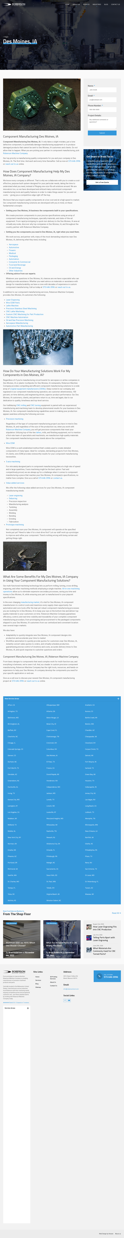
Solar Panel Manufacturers (15, 1169)
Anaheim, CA (90, 705)
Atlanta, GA (50, 711)
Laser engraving (15, 495)
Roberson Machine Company (15, 153)
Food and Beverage (17, 265)
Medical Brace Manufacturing (16, 1156)
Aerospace (13, 244)
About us (118, 1234)
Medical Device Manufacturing (17, 1083)
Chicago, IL (12, 743)
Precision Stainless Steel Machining (21, 308)
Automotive (14, 247)
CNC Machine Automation (17, 317)
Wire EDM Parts (13, 303)
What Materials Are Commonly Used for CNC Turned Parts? (102, 950)
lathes (38, 432)
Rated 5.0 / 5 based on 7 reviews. (19, 1002)
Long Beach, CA (90, 806)
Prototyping (10, 1074)
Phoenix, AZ (12, 856)
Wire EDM (10, 443)
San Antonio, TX (91, 869)
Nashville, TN (51, 831)
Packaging (13, 256)
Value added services (15, 483)
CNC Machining (12, 1019)
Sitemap (38, 987)
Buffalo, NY (12, 730)
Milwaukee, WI (51, 824)
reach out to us (11, 164)
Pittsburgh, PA (51, 856)
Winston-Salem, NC (53, 900)
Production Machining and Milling (15, 1069)
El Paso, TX (50, 761)
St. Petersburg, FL (91, 881)
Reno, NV (88, 862)
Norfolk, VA (89, 837)
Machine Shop (11, 1107)
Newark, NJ (50, 837)
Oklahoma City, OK (53, 843)
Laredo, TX (50, 799)
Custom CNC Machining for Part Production (24, 314)
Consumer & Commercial (19, 262)
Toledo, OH (50, 888)
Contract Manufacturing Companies (14, 1078)
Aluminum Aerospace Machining (14, 1143)
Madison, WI (12, 818)
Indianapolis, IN (91, 787)
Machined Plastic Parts (14, 1121)
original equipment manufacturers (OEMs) (28, 389)
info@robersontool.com (71, 989)
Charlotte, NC (13, 736)
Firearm (12, 250)
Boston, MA (89, 724)
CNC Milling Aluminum (14, 1135)
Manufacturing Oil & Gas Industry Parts (15, 1152)
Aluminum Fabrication (14, 1111)
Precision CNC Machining (15, 1061)
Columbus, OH (51, 749)
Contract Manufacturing (14, 1022)
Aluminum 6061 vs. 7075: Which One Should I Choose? (21, 939)
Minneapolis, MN (91, 824)
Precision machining (14, 419)
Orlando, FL (50, 850)
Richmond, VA (13, 869)
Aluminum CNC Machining (15, 1054)
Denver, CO (12, 755)
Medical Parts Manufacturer (16, 1138)
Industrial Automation (14, 1172)
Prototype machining (15, 524)
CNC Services (11, 1097)
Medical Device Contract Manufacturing (15, 1050)
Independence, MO (53, 787)
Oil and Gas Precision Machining (19, 320)
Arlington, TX (13, 711)
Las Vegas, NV (90, 799)
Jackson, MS (50, 793)
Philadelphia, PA (91, 850)
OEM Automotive (12, 1086)
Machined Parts (12, 1104)
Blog (106, 4)
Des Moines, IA (51, 755)
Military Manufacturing (14, 1160)
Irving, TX (11, 793)
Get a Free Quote (102, 182)
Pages (6, 37)
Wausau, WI (89, 894)
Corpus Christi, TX (91, 749)
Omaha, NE (12, 850)
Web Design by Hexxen (106, 1234)
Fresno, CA (50, 768)
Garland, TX (89, 768)
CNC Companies (12, 1118)
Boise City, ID (51, 724)
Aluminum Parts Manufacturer (16, 1100)
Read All (116, 913)
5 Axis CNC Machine (13, 1147)
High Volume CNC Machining (16, 1176)
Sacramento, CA (52, 869)
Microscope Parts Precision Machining (16, 1164)
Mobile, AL (12, 831)
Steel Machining (12, 1114)
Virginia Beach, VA (53, 894)
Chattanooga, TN (52, 736)
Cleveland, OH (90, 743)
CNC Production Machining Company (16, 1014)
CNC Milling (11, 1026)
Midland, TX (12, 824)
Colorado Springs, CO (15, 749)
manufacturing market (30, 602)
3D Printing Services (13, 1090)
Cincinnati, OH (51, 743)
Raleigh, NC (50, 862)
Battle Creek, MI (91, 717)
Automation (14, 259)
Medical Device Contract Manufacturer (15, 1030)
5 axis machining (13, 461)
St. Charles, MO (13, 881)
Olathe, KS (89, 843)
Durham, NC (12, 761)
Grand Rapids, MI (52, 774)
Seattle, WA (12, 875)
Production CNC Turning (15, 1065)
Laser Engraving (13, 300)
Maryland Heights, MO (54, 818)
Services (86, 4)
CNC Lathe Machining (15, 311)
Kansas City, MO (14, 799)
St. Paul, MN (51, 881)
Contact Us (115, 4)
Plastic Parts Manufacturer (15, 1131)
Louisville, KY (51, 812)
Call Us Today (107, 976)
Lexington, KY (13, 806)
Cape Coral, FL (51, 730)
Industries (97, 4)
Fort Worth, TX (13, 768)
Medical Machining (13, 1042)
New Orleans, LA (91, 831)
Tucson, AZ (89, 888)
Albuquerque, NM (52, 705)
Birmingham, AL (14, 724)
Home (67, 4)
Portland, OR (12, 862)
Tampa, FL (11, 888)
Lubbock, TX (89, 812)
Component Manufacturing (15, 1093)
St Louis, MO (89, 875)
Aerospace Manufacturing (17, 323)
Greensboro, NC (13, 780)
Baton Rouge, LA (52, 717)
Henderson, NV (52, 780)
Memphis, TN (90, 818)
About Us (76, 4)
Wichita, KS (12, 900)
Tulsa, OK (11, 894)
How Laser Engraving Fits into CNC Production (102, 927)
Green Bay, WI (90, 774)
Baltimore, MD (13, 717)
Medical (12, 253)
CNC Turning (11, 1035)
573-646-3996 (74, 161)
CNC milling (21, 405)
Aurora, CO (89, 711)
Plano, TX (88, 856)
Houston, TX (89, 780)
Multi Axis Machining (13, 1038)
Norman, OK (12, 843)
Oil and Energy (15, 268)
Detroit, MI (89, 755)
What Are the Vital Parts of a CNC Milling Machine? (62, 939)
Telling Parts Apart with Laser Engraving (102, 938)
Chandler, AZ (90, 730)
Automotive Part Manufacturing (19, 326)
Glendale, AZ (12, 774)
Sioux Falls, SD (51, 875)
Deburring (13, 498)
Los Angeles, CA (13, 812)
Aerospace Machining (14, 1124)
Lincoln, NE (50, 806)
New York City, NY (14, 837)
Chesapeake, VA (91, 736)
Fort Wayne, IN (90, 761)
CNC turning (35, 405)
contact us (57, 478)
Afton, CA (11, 705)
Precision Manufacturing (15, 1128)
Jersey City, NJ (90, 793)
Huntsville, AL (13, 787)
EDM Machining (12, 1179)
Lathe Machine (12, 305)
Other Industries (15, 271)
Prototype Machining (13, 1045)
